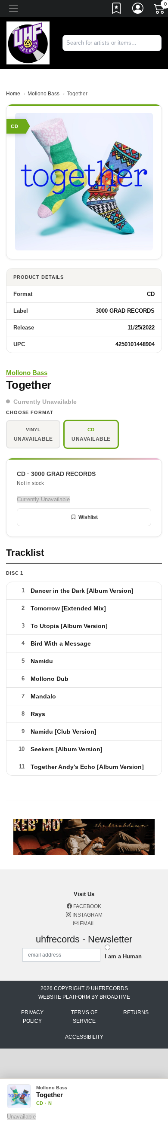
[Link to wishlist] (117, 9)
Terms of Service (84, 1016)
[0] (160, 10)
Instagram (87, 915)
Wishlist (88, 517)
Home (13, 94)
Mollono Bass (43, 94)
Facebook (86, 906)
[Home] (28, 42)
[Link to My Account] (138, 9)
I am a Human (123, 956)
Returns (136, 1012)
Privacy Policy (32, 1016)
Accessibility (84, 1037)
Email (86, 924)
